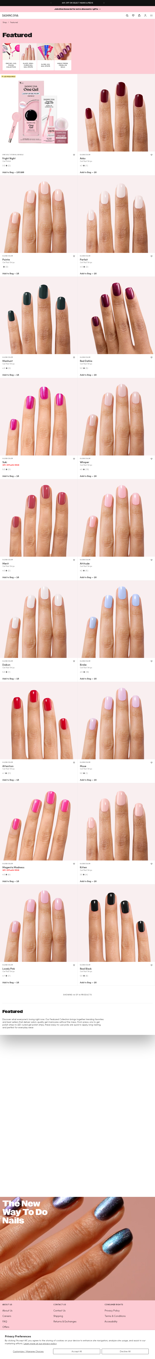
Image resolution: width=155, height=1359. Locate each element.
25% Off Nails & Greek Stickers (77, 3)
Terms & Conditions (115, 1315)
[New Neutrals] (116, 113)
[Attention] (38, 720)
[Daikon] (38, 619)
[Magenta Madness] (38, 821)
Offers (5, 1326)
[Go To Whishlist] (133, 15)
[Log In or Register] (145, 15)
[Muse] (116, 720)
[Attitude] (116, 518)
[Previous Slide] (51, 3)
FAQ (4, 1321)
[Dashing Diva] (10, 15)
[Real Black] (116, 923)
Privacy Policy (112, 1310)
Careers (6, 1315)
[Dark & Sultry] (38, 315)
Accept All (77, 1351)
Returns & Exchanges (64, 1321)
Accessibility (111, 1321)
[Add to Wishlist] (74, 155)
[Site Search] (127, 15)
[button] (77, 9)
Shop (5, 22)
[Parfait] (116, 214)
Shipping (58, 1315)
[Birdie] (116, 619)
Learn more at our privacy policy (40, 1343)
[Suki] (38, 416)
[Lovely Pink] (38, 923)
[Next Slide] (104, 3)
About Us (7, 1310)
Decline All (125, 1351)
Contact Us (59, 1310)
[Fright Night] (38, 113)
